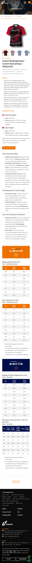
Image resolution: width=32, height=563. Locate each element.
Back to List (16, 481)
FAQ (18, 512)
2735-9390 (16, 534)
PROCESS (20, 509)
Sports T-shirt (5, 494)
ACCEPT (9, 559)
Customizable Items (8, 16)
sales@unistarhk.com (13, 536)
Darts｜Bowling (18, 16)
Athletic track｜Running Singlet (10, 501)
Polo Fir (15, 497)
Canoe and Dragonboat (8, 503)
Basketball (22, 497)
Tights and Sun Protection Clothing (20, 499)
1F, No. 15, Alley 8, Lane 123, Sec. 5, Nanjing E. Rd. (16, 542)
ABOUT (4, 509)
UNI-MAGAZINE (6, 515)
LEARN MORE (22, 559)
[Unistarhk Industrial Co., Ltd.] (5, 2)
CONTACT (20, 515)
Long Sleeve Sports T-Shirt (17, 494)
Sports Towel (5, 505)
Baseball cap (19, 503)
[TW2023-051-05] (16, 35)
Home (1, 16)
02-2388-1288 (17, 544)
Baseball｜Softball (6, 497)
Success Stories (6, 512)
